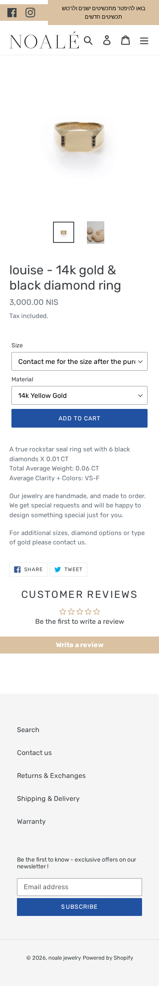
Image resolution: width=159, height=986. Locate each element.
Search (28, 730)
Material (22, 379)
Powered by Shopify (108, 958)
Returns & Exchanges (51, 776)
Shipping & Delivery (48, 798)
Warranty (31, 821)
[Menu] (144, 40)
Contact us (34, 753)
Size (17, 345)
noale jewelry (64, 958)
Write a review (79, 645)
